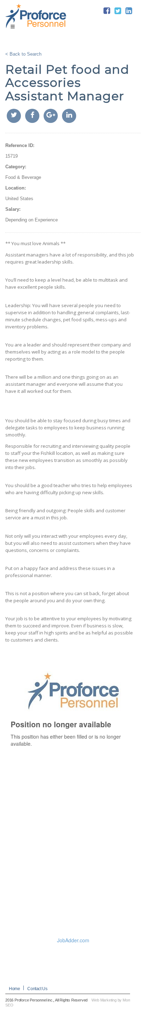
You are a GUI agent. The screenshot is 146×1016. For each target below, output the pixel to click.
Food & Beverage (23, 177)
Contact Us (37, 988)
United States (19, 198)
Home (14, 988)
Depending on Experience (31, 219)
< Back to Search (23, 54)
